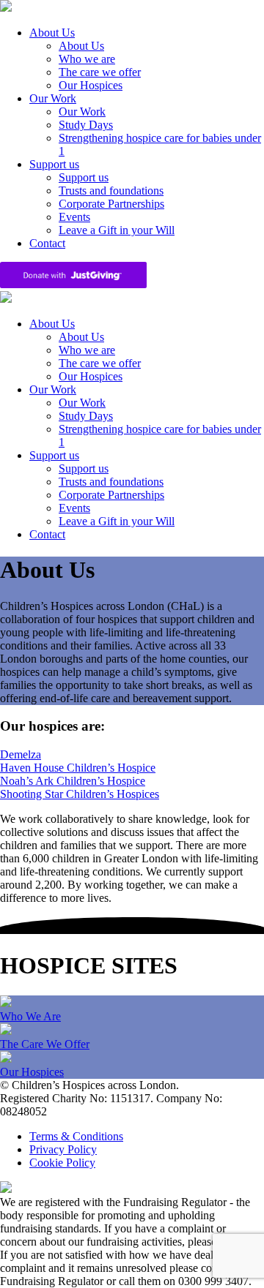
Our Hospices (90, 85)
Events (74, 217)
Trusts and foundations (111, 190)
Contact (47, 243)
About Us (52, 32)
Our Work (52, 98)
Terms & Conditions (76, 1136)
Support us (54, 164)
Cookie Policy (62, 1162)
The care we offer (100, 72)
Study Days (86, 124)
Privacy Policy (63, 1149)
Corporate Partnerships (111, 203)
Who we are (87, 59)
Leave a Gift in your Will (117, 230)
